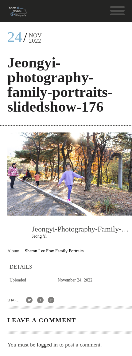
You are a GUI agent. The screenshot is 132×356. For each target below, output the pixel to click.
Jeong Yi (39, 236)
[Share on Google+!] (51, 300)
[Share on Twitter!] (29, 300)
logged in (47, 345)
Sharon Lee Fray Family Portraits (54, 251)
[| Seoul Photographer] (17, 14)
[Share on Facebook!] (40, 300)
